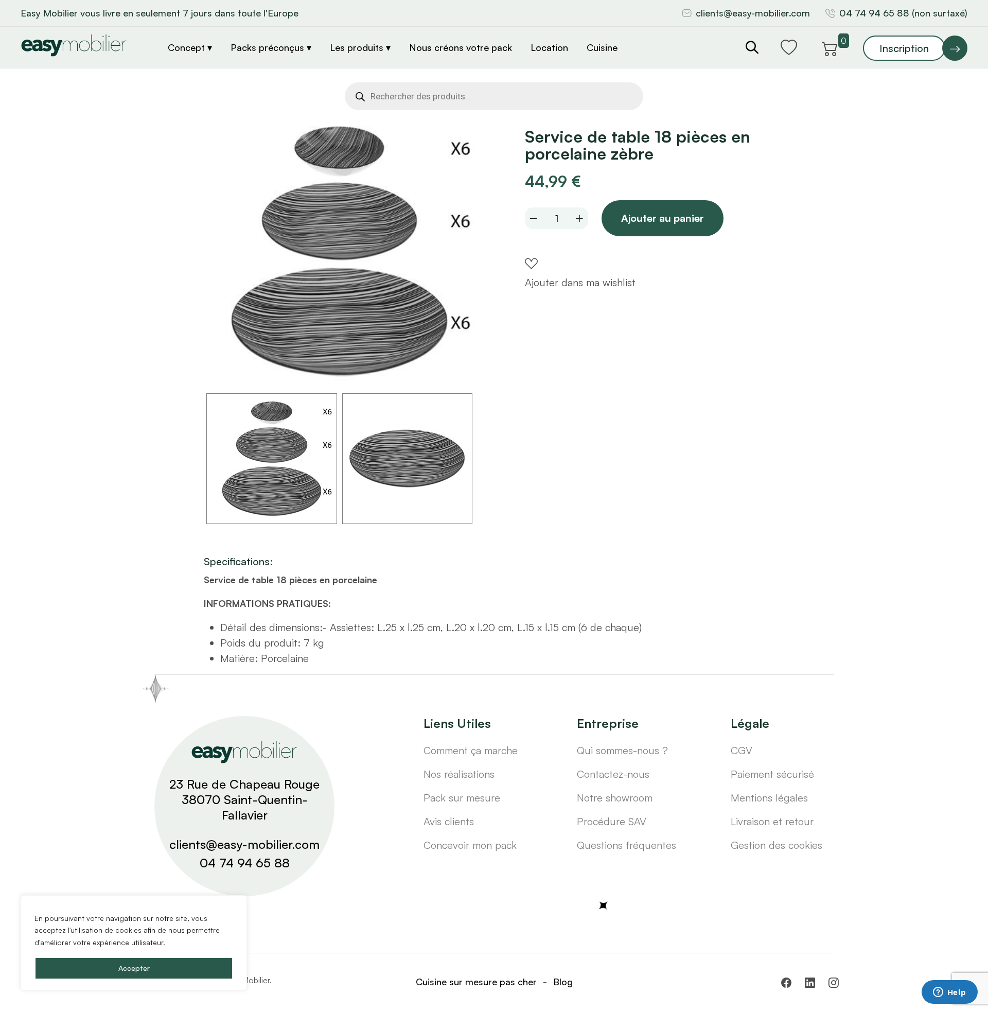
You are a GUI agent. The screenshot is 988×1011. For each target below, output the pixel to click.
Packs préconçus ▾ (271, 47)
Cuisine (602, 47)
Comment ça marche (471, 750)
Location (549, 47)
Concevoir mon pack (470, 845)
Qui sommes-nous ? (622, 750)
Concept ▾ (190, 47)
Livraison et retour (772, 821)
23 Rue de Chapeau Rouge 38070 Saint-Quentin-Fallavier (244, 799)
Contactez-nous (613, 774)
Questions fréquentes (626, 845)
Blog (563, 981)
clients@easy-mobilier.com (753, 13)
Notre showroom (614, 797)
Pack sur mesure (462, 797)
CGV (741, 750)
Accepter (134, 968)
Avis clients (449, 821)
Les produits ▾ (360, 47)
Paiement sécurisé (772, 774)
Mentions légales (769, 797)
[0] (830, 46)
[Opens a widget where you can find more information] (949, 993)
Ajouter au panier (662, 218)
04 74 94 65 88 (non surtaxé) (903, 13)
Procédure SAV (611, 821)
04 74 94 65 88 (245, 862)
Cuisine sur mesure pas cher (476, 981)
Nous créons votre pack (460, 47)
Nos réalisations (459, 774)
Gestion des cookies (776, 845)
